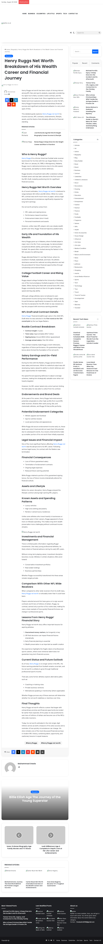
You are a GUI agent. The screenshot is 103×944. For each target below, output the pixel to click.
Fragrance (78, 220)
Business (31, 13)
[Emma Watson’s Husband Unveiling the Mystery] (78, 110)
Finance (77, 211)
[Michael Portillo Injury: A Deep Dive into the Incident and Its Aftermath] (78, 73)
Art (75, 148)
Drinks (77, 192)
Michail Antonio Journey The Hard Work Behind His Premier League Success (13, 885)
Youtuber (77, 308)
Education (78, 195)
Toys (76, 289)
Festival (77, 208)
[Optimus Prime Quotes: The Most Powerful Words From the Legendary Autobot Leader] (92, 327)
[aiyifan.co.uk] (6, 23)
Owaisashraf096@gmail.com (85, 922)
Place (76, 261)
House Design (79, 236)
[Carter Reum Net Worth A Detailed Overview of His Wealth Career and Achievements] (35, 875)
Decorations (78, 186)
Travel (77, 292)
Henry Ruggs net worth (50, 114)
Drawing (77, 189)
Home (24, 13)
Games (77, 223)
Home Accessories (81, 233)
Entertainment (79, 198)
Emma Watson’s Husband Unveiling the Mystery (92, 110)
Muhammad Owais (27, 763)
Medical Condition (80, 248)
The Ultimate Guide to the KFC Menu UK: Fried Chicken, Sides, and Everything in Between (92, 122)
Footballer (78, 217)
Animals (77, 145)
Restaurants (78, 267)
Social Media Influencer (82, 276)
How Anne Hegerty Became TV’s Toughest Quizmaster (55, 884)
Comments (95, 63)
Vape (76, 301)
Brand (76, 167)
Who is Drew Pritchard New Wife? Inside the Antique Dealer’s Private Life (92, 99)
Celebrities (40, 13)
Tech (65, 13)
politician (77, 264)
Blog (76, 158)
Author (77, 151)
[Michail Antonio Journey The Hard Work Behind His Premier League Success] (14, 875)
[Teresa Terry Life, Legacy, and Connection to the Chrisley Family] (78, 85)
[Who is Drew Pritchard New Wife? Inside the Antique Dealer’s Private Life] (78, 98)
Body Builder (79, 161)
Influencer (78, 239)
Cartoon (77, 173)
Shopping (78, 270)
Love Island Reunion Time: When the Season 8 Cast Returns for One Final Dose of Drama (92, 368)
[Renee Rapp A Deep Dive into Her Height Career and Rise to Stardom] (27, 144)
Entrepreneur (79, 201)
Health (77, 229)
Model (76, 251)
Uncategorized (79, 298)
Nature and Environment (82, 254)
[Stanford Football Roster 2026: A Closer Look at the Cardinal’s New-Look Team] (41, 913)
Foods (76, 214)
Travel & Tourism (80, 295)
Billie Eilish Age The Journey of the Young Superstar (35, 799)
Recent (84, 63)
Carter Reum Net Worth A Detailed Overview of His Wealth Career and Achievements (34, 885)
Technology (78, 286)
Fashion (77, 204)
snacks (77, 273)
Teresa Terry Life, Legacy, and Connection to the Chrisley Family (92, 87)
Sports (59, 13)
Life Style (51, 13)
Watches (77, 304)
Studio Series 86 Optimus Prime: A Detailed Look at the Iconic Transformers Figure (78, 368)
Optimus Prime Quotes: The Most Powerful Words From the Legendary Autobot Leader (92, 338)
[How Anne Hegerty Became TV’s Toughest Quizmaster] (56, 875)
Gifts (76, 226)
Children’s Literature (81, 179)
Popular (75, 63)
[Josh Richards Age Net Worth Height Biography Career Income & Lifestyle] (27, 135)
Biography (14, 49)
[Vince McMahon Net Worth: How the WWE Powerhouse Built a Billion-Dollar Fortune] (51, 929)
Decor (76, 183)
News (76, 258)
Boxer (76, 164)
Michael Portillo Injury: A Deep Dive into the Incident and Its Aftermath (91, 75)
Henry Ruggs (26, 158)
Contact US (73, 13)
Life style (77, 245)
